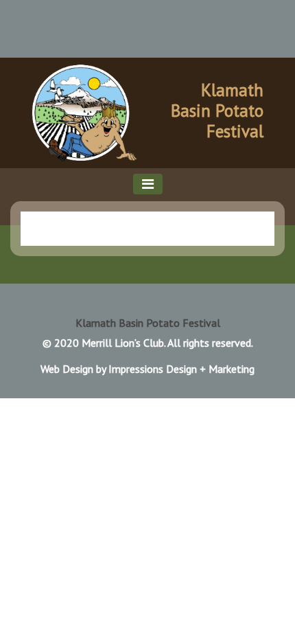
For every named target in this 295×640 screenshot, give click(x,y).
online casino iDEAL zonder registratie (184, 38)
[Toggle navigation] (148, 184)
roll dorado (39, 19)
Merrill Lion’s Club (123, 343)
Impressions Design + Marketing (181, 369)
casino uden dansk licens (157, 19)
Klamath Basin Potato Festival (217, 110)
